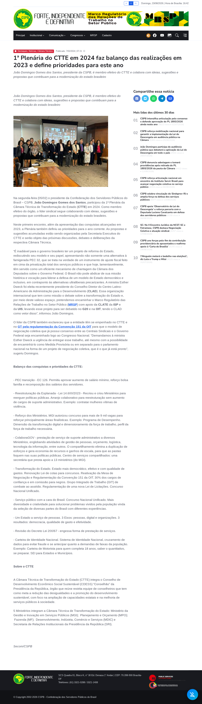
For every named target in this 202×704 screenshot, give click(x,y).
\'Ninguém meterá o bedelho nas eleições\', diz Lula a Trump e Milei (164, 258)
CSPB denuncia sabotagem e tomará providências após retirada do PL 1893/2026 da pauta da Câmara (160, 165)
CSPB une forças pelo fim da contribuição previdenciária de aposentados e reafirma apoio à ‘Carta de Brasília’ (163, 243)
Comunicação (56, 35)
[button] (177, 35)
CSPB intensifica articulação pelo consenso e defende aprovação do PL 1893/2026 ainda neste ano (163, 121)
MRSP (93, 35)
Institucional (36, 35)
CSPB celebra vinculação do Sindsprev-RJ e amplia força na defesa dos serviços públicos (164, 196)
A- (126, 3)
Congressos (76, 35)
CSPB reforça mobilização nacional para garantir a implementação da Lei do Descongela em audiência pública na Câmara (162, 136)
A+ (136, 3)
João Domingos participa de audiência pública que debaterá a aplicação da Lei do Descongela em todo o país (163, 149)
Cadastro (107, 35)
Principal (20, 35)
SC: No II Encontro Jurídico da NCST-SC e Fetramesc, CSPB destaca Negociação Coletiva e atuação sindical (162, 228)
